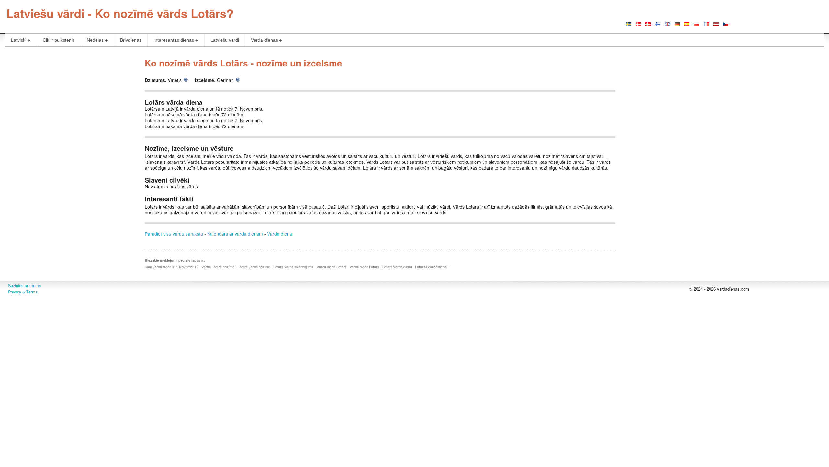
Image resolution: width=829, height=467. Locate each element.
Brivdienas (131, 39)
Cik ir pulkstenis (59, 39)
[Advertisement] (69, 98)
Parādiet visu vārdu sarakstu (174, 234)
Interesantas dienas (173, 39)
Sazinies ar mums (24, 286)
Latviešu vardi (224, 39)
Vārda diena (279, 234)
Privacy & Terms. (23, 292)
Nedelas (95, 39)
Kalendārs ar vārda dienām (235, 234)
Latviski (18, 39)
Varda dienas (264, 39)
